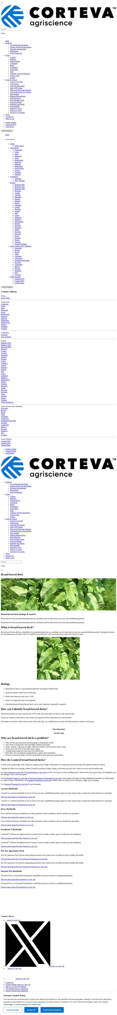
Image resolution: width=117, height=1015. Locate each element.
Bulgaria (18, 191)
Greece (17, 207)
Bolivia (17, 250)
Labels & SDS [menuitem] (10, 125)
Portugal (18, 226)
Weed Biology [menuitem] (15, 98)
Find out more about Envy (17, 817)
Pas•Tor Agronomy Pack (45, 778)
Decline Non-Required (52, 1010)
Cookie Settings (12, 1010)
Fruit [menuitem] (11, 72)
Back (7, 41)
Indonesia (18, 156)
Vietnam (18, 174)
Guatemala (18, 265)
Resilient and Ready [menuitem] (17, 104)
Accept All (31, 1010)
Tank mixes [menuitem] (14, 84)
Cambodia (18, 150)
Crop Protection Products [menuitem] (19, 45)
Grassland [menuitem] (13, 63)
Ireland (17, 211)
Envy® (13, 772)
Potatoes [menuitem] (13, 59)
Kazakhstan (19, 160)
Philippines (19, 166)
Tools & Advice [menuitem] (11, 80)
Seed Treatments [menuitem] (16, 53)
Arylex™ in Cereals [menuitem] (17, 113)
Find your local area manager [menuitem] (20, 90)
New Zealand (19, 181)
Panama (17, 269)
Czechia (17, 195)
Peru (16, 273)
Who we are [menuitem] (9, 119)
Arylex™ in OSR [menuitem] (16, 82)
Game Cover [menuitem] (14, 76)
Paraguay (18, 271)
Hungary (18, 209)
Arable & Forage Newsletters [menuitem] (20, 92)
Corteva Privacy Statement (36, 1002)
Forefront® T (15, 778)
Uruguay (18, 275)
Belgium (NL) (20, 187)
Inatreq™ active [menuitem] (16, 108)
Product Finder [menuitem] (10, 123)
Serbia (17, 230)
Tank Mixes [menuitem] (9, 127)
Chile (17, 254)
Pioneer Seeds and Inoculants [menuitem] (20, 47)
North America (15, 277)
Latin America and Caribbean (20, 246)
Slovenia (18, 234)
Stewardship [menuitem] (14, 94)
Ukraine (17, 242)
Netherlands (19, 222)
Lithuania (18, 217)
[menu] (2, 2)
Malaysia (18, 162)
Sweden (17, 238)
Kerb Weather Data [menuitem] (17, 100)
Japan (17, 158)
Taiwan (17, 170)
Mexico (17, 267)
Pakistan (18, 164)
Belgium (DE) (20, 189)
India (16, 154)
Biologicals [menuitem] (14, 51)
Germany (18, 205)
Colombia (18, 256)
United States (19, 283)
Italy (16, 213)
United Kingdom (7, 131)
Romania (18, 228)
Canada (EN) (19, 279)
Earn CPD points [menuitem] (16, 88)
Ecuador (18, 262)
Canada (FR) (19, 281)
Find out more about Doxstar (18, 879)
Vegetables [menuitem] (14, 68)
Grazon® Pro (15, 784)
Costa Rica (19, 258)
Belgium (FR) (20, 185)
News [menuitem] (7, 115)
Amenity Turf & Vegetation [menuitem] (20, 74)
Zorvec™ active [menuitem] (16, 111)
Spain (17, 236)
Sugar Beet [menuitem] (14, 70)
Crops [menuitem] (7, 55)
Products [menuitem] (8, 43)
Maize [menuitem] (12, 65)
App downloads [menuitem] (16, 102)
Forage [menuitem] (12, 78)
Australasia (14, 177)
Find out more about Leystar (18, 797)
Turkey (17, 240)
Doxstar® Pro (39, 780)
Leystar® (35, 772)
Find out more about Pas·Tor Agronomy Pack (24, 859)
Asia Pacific (14, 148)
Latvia (17, 215)
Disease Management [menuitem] (17, 96)
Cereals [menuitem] (12, 57)
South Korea (19, 168)
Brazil (17, 252)
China (17, 152)
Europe (12, 183)
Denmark (18, 197)
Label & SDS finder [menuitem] (17, 86)
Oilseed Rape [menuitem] (15, 61)
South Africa (19, 146)
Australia (18, 179)
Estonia (17, 199)
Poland (17, 224)
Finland (17, 201)
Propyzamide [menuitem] (15, 106)
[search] (2, 37)
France (17, 203)
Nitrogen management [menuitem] (18, 49)
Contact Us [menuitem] (9, 117)
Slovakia (18, 232)
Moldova (18, 220)
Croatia (17, 193)
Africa (12, 144)
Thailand (18, 172)
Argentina (18, 248)
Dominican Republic (22, 260)
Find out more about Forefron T (19, 838)
